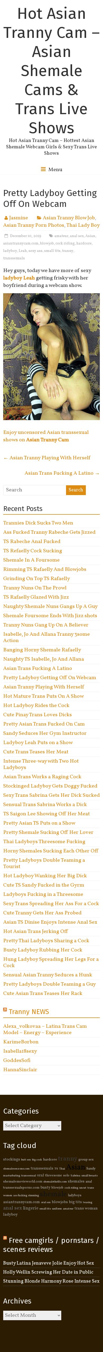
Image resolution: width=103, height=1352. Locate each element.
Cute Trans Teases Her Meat (35, 752)
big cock (37, 1160)
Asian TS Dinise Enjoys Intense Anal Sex (50, 922)
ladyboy (10, 251)
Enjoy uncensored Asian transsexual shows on (46, 436)
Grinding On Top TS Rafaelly (36, 578)
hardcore (84, 243)
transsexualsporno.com (21, 1187)
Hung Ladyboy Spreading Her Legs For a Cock (51, 962)
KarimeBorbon (21, 1042)
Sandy (91, 1168)
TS (56, 1169)
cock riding (65, 243)
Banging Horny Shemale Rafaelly (42, 650)
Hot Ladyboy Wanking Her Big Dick (45, 876)
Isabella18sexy (20, 1051)
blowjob (47, 243)
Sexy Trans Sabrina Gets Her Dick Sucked (51, 795)
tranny (67, 251)
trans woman (86, 1208)
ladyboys (74, 1195)
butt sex (26, 1160)
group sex (86, 1159)
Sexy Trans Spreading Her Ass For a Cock (51, 904)
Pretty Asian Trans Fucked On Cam (44, 724)
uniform (57, 1209)
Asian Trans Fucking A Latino (62, 473)
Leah (23, 251)
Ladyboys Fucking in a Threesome (43, 894)
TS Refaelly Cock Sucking (32, 551)
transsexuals (14, 258)
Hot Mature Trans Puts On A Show (43, 696)
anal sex (77, 236)
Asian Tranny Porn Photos (33, 225)
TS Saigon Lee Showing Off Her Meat (46, 814)
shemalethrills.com (55, 1182)
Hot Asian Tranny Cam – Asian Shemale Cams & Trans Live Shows (51, 70)
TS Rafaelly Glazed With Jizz (36, 597)
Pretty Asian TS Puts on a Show (39, 823)
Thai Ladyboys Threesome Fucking (44, 842)
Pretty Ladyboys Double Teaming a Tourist (44, 863)
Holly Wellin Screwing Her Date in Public (48, 1272)
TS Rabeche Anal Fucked (31, 541)
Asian (90, 236)
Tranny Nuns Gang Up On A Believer (45, 625)
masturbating (11, 1176)
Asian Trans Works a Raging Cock (42, 777)
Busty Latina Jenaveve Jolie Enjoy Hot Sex (48, 1263)
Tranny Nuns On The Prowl (35, 588)
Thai (62, 1169)
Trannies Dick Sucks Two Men (38, 523)
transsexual (28, 1176)
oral (40, 1175)
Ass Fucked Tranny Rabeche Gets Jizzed (49, 532)
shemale (53, 1194)
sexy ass (36, 251)
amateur (61, 236)
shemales (76, 1181)
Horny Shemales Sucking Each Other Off (50, 851)
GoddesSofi (17, 1060)
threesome (53, 1175)
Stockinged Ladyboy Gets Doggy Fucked (50, 786)
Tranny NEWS (29, 1012)
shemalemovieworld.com (22, 1181)
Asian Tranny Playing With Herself (46, 458)
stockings (11, 1159)
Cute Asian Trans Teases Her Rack (42, 993)
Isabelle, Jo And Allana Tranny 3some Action (46, 637)
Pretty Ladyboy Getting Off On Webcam (49, 678)
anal (89, 1181)
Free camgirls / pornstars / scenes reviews (51, 1245)
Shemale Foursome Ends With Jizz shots (50, 616)
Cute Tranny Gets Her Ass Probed (42, 913)
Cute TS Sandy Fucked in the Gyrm (43, 885)
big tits (75, 1202)
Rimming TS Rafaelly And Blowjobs (44, 569)
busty (45, 1187)
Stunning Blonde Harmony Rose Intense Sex (51, 1281)
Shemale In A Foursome (31, 560)
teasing (87, 1202)
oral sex (46, 1202)
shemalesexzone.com (16, 1169)
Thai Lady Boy (83, 225)
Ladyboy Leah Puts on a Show (38, 742)
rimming (33, 1196)
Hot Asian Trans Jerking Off (35, 931)
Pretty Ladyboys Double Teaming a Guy (49, 984)
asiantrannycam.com (21, 243)
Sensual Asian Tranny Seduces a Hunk (47, 975)
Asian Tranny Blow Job (69, 218)
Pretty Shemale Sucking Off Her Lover (48, 832)
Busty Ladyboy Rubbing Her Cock (42, 950)
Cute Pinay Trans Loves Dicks (37, 715)
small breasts (89, 1176)
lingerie (30, 1208)
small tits (52, 251)
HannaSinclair (20, 1070)
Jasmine (18, 218)
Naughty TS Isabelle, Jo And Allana (43, 659)
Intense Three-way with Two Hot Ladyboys (41, 764)
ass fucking (20, 1196)
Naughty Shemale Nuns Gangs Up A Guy (50, 606)
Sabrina (75, 1176)
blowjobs (60, 1202)
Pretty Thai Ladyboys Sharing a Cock (46, 941)
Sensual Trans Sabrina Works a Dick (45, 804)
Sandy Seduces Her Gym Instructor (45, 733)
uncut (82, 1188)
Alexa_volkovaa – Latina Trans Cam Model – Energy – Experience (45, 1030)
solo (66, 1175)
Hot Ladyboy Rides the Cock (36, 705)
